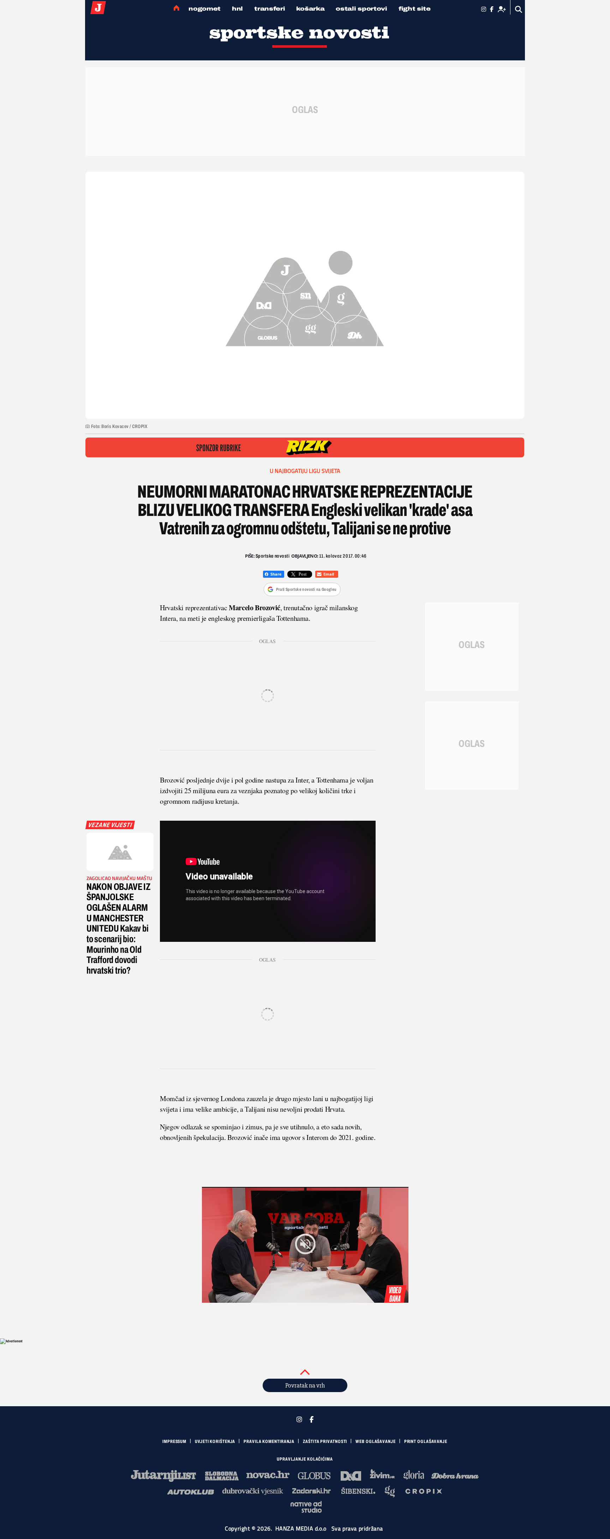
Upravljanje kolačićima (305, 1459)
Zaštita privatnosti (325, 1441)
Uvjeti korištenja (215, 1441)
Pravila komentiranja (269, 1441)
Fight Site (415, 9)
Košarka (310, 9)
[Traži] (518, 9)
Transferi (269, 9)
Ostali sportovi (361, 9)
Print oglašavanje (425, 1441)
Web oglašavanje (375, 1441)
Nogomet (205, 9)
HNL (237, 9)
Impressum (174, 1441)
